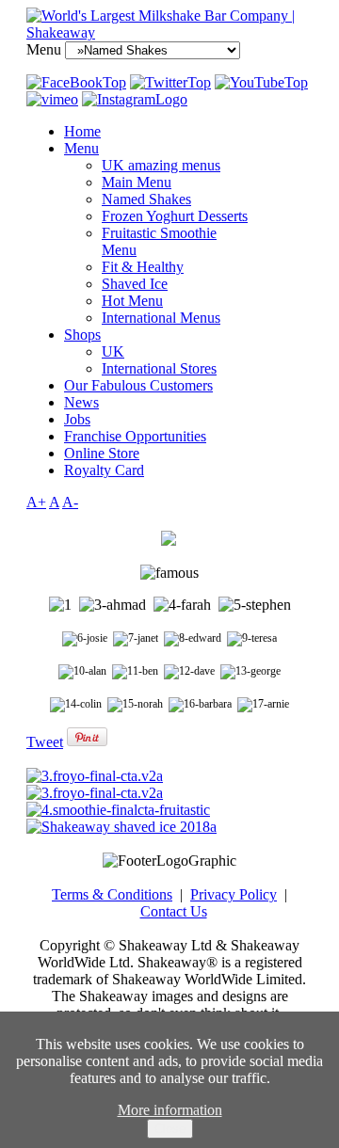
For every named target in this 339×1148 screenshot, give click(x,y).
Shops (82, 335)
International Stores (159, 368)
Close (170, 1129)
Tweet (44, 742)
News (81, 402)
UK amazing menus (161, 165)
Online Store (101, 453)
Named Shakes (146, 199)
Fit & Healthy (143, 267)
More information (170, 1110)
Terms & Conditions (112, 894)
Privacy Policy (233, 894)
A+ (36, 502)
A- (70, 502)
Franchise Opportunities (135, 436)
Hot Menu (132, 301)
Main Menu (136, 182)
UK (113, 351)
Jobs (77, 419)
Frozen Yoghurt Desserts (175, 216)
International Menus (161, 318)
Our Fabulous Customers (138, 385)
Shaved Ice (135, 284)
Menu (81, 148)
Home (82, 131)
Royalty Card (104, 470)
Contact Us (173, 911)
